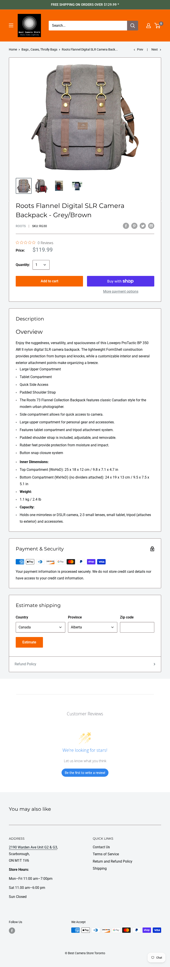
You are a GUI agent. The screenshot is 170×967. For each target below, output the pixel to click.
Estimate (29, 642)
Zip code (127, 617)
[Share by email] (151, 225)
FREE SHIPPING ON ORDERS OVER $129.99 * (85, 5)
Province (75, 617)
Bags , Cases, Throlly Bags (39, 49)
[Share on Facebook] (126, 225)
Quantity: (23, 265)
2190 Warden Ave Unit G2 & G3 (33, 847)
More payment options (120, 291)
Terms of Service (106, 854)
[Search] (132, 25)
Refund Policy (25, 664)
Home (13, 49)
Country (22, 617)
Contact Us (101, 847)
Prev (140, 49)
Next (154, 49)
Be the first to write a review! (85, 773)
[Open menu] (11, 25)
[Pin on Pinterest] (134, 225)
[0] (157, 25)
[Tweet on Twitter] (143, 225)
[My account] (148, 25)
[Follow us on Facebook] (12, 930)
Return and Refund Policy (112, 861)
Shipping (100, 868)
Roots (21, 226)
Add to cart (49, 281)
